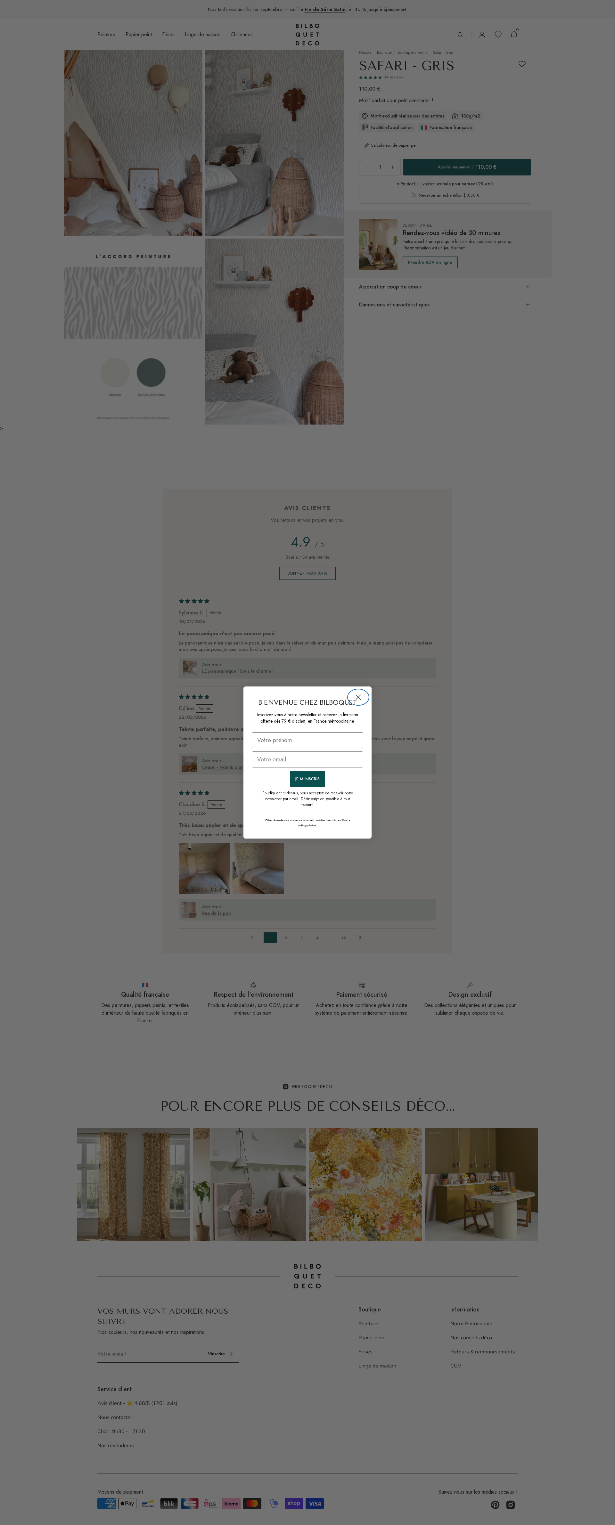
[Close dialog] (358, 697)
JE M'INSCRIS (307, 779)
